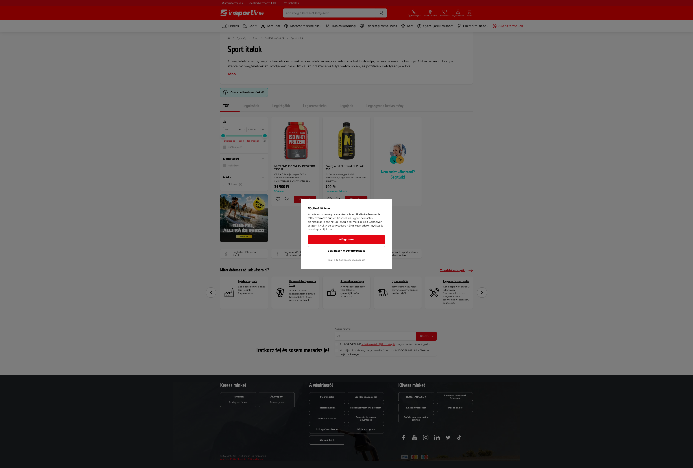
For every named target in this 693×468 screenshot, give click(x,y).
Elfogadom (346, 239)
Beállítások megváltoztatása (346, 250)
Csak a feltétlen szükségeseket (346, 259)
